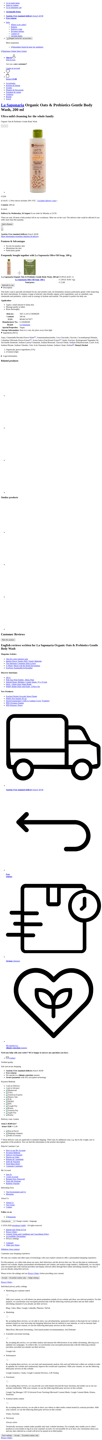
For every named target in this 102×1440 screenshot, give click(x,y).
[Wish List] (8, 72)
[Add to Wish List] (2, 227)
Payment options (17, 31)
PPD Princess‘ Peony (14, 705)
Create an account (13, 68)
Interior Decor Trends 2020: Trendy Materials (24, 661)
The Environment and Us (16, 1192)
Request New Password (15, 1179)
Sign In (9, 1174)
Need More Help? (13, 1164)
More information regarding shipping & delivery (20, 236)
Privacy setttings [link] (12, 1239)
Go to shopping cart (14, 7)
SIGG (8, 678)
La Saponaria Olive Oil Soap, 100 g (30, 280)
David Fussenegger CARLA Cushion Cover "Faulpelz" (28, 701)
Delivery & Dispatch (14, 1155)
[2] (73, 345)
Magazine (10, 1194)
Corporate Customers (14, 1166)
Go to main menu (13, 3)
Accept (4, 1278)
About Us (10, 1203)
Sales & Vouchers (13, 1162)
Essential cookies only (18, 1278)
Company (10, 1243)
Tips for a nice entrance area (17, 659)
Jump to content (12, 5)
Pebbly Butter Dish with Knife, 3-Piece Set (23, 686)
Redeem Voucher (13, 1183)
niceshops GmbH (19, 1225)
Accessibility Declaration (16, 1236)
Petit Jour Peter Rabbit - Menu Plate (20, 680)
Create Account (12, 1177)
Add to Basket (7, 224)
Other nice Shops (13, 1245)
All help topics (16, 36)
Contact (9, 1207)
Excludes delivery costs (47, 201)
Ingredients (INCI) (10, 333)
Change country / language (26, 1221)
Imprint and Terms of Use (16, 1230)
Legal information (10, 356)
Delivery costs (16, 29)
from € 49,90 (24, 16)
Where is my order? (18, 25)
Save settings (7, 1435)
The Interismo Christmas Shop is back (21, 663)
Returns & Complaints (15, 1159)
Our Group (10, 1205)
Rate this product (8, 640)
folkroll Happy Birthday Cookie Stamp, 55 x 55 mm (26, 682)
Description (7, 288)
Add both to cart (8, 285)
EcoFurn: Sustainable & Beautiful (19, 668)
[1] (35, 337)
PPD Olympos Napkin (15, 703)
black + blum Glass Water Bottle (18, 684)
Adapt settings (33, 1278)
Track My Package (13, 1181)
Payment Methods (13, 1153)
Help (8, 22)
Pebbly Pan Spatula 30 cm (16, 699)
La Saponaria (12, 105)
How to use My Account (15, 1150)
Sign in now (11, 60)
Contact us (15, 34)
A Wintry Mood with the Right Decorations (23, 666)
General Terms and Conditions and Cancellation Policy (27, 1234)
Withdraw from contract (10, 1249)
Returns (14, 27)
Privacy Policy (11, 1232)
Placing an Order (12, 1157)
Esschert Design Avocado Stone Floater (21, 696)
